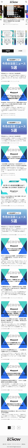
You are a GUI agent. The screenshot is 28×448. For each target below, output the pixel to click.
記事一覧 (4, 444)
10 (18, 427)
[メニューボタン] (2, 2)
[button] (2, 11)
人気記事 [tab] (20, 51)
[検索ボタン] (26, 2)
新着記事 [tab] (8, 51)
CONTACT (9, 444)
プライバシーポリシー (16, 444)
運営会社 (23, 444)
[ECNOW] (14, 2)
